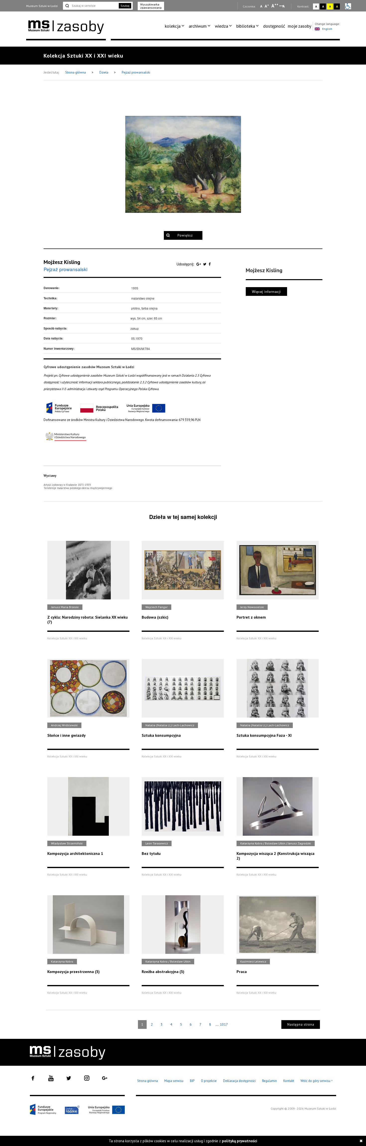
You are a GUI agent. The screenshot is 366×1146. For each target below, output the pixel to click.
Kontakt (288, 1081)
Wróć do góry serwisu (317, 1081)
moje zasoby (299, 26)
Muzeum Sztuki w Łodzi (42, 6)
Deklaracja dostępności (239, 1081)
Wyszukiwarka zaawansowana (151, 5)
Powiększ (185, 235)
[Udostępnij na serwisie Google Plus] (199, 263)
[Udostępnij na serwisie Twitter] (205, 263)
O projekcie (209, 1081)
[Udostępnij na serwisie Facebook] (210, 263)
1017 (224, 1024)
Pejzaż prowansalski (136, 72)
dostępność (274, 26)
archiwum (198, 26)
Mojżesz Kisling (62, 261)
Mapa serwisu (173, 1081)
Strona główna (76, 72)
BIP (192, 1081)
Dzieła (104, 72)
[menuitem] (175, 26)
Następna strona (300, 1024)
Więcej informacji (266, 291)
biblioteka (245, 26)
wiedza (221, 26)
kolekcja (173, 26)
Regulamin (269, 1081)
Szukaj (125, 5)
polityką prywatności (239, 1141)
